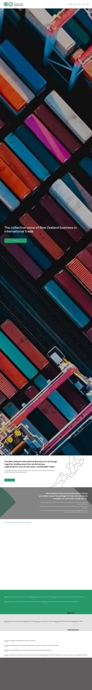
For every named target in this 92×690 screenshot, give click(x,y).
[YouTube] (87, 4)
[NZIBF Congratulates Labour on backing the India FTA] (40, 595)
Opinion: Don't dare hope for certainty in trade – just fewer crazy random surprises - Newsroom (23, 601)
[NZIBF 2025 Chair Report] (29, 619)
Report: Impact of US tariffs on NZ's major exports (44, 621)
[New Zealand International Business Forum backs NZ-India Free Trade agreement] (67, 595)
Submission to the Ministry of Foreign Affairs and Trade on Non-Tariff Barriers (19, 640)
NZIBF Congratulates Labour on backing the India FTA (40, 596)
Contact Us (15, 240)
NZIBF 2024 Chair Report (77, 621)
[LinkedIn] (83, 4)
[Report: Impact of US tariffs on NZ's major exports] (44, 619)
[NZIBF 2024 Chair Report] (77, 619)
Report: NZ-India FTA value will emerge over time (14, 621)
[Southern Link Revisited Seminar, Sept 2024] (63, 619)
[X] (85, 4)
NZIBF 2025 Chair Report (29, 621)
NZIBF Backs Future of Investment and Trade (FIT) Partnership (17, 596)
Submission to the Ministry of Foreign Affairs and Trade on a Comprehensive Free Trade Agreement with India (65, 655)
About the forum (9, 480)
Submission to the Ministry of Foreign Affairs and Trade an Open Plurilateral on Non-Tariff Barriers (23, 655)
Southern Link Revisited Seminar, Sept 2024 (63, 621)
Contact (79, 4)
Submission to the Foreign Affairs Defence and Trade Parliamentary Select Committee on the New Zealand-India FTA (28, 650)
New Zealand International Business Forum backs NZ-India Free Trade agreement (67, 596)
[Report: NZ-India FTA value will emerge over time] (14, 619)
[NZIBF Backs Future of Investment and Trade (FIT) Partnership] (17, 595)
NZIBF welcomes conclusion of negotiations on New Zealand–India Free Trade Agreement (60, 601)
